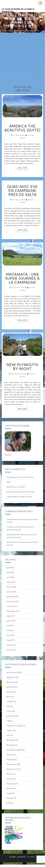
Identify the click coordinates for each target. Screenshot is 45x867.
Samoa (9, 779)
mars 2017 (11, 640)
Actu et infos (12, 672)
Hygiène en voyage (14, 725)
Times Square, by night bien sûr (19, 496)
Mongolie (10, 740)
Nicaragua (11, 745)
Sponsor (10, 788)
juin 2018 (10, 567)
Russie (9, 774)
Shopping (10, 783)
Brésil (9, 696)
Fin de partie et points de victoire (20, 477)
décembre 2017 (13, 596)
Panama (10, 754)
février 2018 (11, 587)
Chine (9, 711)
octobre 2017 (12, 606)
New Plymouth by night (22, 366)
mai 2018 (10, 572)
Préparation (12, 764)
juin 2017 (10, 625)
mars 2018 (11, 582)
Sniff (8, 482)
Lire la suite (23, 168)
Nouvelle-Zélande (14, 750)
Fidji (8, 721)
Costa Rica (11, 716)
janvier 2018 (11, 591)
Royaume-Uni (12, 769)
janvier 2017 (11, 650)
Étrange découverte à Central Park (21, 491)
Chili (8, 706)
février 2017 (11, 645)
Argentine (11, 677)
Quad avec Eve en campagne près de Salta (22, 190)
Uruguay (10, 798)
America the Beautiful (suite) (22, 128)
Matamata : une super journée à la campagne (22, 278)
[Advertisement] (22, 59)
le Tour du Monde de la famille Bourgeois (18, 10)
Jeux (8, 735)
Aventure (10, 687)
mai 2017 (10, 630)
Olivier (31, 135)
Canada (10, 701)
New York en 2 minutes (16, 487)
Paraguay (10, 759)
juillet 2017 (11, 620)
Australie (10, 682)
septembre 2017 (13, 611)
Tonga (9, 793)
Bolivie (9, 692)
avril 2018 (10, 577)
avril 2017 (10, 635)
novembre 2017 (13, 601)
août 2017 (11, 616)
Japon (9, 730)
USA (8, 803)
